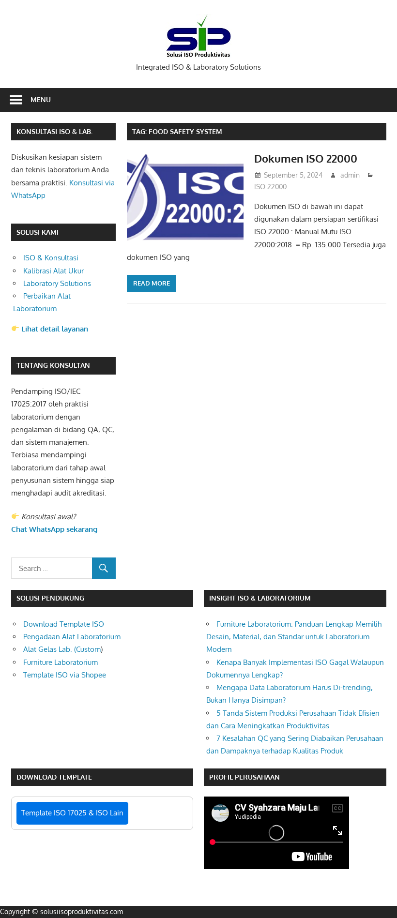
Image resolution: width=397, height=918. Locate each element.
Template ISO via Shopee (64, 674)
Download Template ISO (63, 624)
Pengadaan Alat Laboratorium (72, 636)
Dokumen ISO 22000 (305, 158)
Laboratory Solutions (57, 283)
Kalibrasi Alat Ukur (53, 270)
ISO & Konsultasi (50, 257)
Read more (151, 283)
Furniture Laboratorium (60, 662)
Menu (41, 99)
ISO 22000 (270, 186)
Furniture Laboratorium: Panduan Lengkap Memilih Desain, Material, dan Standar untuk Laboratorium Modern (294, 636)
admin (350, 175)
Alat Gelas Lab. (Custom (62, 649)
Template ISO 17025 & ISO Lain (72, 812)
